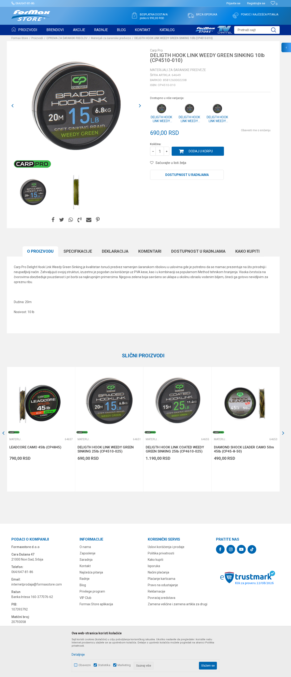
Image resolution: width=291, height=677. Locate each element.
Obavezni (84, 665)
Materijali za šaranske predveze (111, 38)
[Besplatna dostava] (134, 15)
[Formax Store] (30, 15)
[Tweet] (61, 220)
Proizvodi (37, 38)
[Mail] (88, 220)
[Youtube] (241, 549)
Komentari (149, 251)
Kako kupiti (247, 251)
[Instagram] (230, 549)
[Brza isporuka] (191, 15)
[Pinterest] (98, 220)
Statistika (104, 665)
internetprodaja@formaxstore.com (36, 584)
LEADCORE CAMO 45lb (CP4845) (35, 447)
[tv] (214, 29)
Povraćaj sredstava (161, 598)
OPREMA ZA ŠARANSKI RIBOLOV (67, 38)
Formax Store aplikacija (96, 604)
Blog (83, 585)
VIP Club (85, 598)
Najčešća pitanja (91, 572)
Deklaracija (115, 251)
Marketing (124, 665)
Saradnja (86, 559)
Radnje (85, 579)
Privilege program (92, 591)
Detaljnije (78, 654)
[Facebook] (53, 220)
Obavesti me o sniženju (256, 130)
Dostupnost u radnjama (187, 175)
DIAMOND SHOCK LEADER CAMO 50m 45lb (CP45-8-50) (244, 449)
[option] (76, 105)
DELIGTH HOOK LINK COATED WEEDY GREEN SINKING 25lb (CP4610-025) (175, 449)
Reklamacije (156, 591)
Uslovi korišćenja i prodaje (166, 547)
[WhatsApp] (70, 220)
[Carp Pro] (32, 164)
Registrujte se (256, 3)
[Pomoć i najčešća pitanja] (235, 15)
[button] (257, 30)
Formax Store (19, 38)
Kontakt (85, 566)
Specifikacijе (77, 251)
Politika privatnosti (161, 553)
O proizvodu (40, 251)
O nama (85, 547)
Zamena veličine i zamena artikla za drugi (177, 604)
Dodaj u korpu (201, 151)
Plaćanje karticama (161, 579)
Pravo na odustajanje (163, 585)
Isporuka (154, 566)
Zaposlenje (87, 553)
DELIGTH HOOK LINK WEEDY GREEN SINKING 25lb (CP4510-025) (106, 449)
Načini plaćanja (158, 572)
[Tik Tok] (252, 549)
